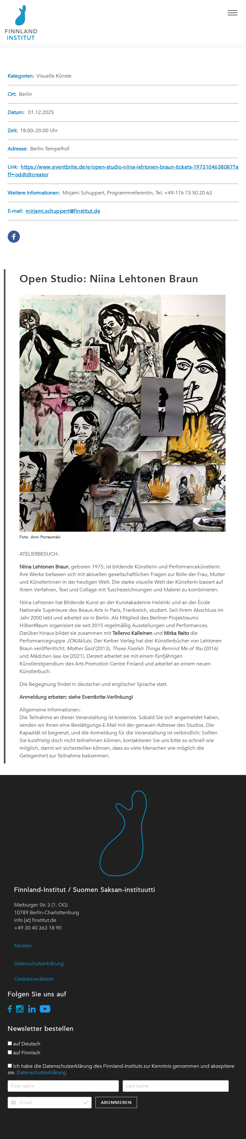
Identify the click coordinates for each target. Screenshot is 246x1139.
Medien (23, 946)
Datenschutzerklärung (39, 964)
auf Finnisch (26, 1053)
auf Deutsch (26, 1044)
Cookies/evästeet (33, 979)
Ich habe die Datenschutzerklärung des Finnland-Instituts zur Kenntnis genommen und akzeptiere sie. (121, 1069)
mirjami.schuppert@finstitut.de (63, 211)
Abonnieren (116, 1102)
